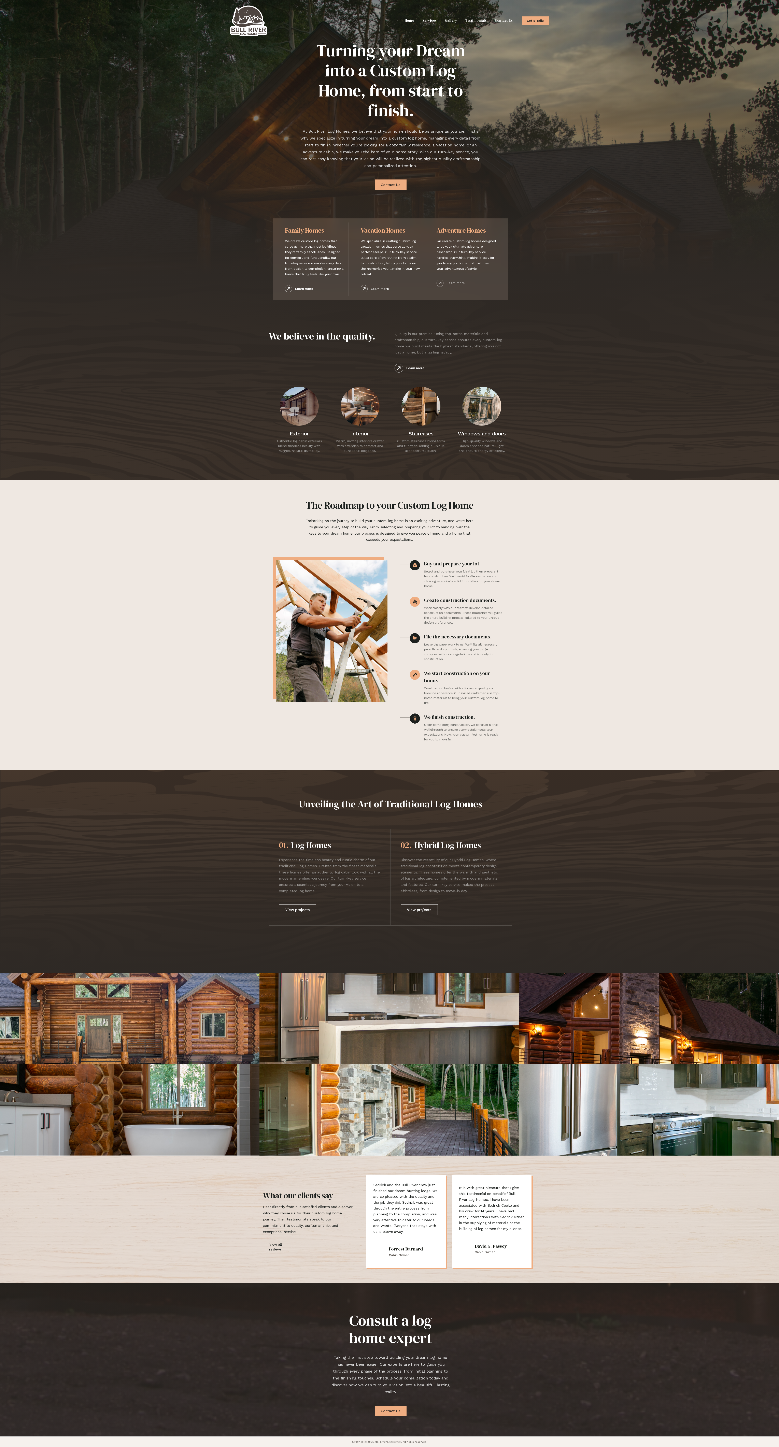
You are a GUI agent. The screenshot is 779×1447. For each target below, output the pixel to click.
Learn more (304, 289)
